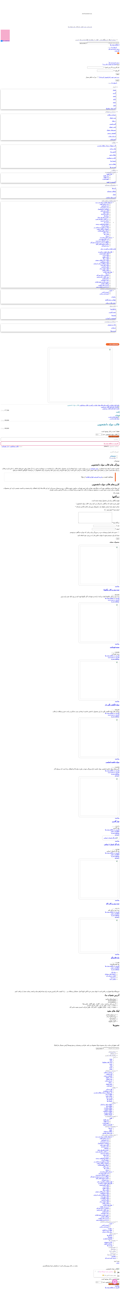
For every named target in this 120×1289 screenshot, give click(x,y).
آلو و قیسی (112, 124)
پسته (114, 102)
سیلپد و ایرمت (104, 221)
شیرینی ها (113, 167)
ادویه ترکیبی (105, 292)
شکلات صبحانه (111, 191)
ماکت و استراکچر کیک (102, 244)
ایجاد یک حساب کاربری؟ (110, 64)
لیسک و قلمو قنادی (103, 231)
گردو (114, 93)
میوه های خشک (111, 130)
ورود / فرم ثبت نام (110, 1258)
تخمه (114, 96)
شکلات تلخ (109, 1106)
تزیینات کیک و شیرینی (106, 237)
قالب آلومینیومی (104, 253)
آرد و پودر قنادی (104, 1206)
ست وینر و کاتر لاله (112, 904)
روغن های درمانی (111, 303)
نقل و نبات (113, 149)
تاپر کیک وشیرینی (104, 239)
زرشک (114, 121)
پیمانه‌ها (106, 1148)
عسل (114, 194)
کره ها (114, 188)
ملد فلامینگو (115, 958)
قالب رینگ (106, 258)
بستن (117, 1262)
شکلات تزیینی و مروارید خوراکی (99, 242)
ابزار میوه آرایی (104, 207)
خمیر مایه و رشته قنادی (102, 282)
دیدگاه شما (115, 522)
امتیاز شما (115, 510)
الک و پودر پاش (104, 1145)
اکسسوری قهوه (111, 182)
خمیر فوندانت (105, 280)
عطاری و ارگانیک (107, 1230)
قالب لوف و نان (104, 268)
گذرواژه (116, 70)
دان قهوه (106, 177)
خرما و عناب (112, 136)
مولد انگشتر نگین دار (112, 705)
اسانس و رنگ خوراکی (102, 275)
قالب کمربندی (104, 265)
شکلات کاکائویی (107, 1111)
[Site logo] (115, 36)
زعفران (113, 297)
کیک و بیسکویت (111, 158)
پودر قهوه (106, 175)
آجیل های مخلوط (111, 108)
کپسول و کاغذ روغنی (103, 229)
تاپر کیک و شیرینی (103, 1173)
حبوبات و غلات (111, 115)
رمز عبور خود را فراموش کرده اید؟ (109, 77)
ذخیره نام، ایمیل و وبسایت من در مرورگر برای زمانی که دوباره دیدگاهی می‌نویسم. (93, 532)
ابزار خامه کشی (104, 204)
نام (118, 526)
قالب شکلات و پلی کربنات (101, 263)
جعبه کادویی (112, 312)
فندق (114, 90)
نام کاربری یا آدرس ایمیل (111, 67)
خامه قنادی (105, 278)
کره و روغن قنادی (103, 285)
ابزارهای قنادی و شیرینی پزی (103, 202)
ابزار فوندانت (105, 206)
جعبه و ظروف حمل (103, 217)
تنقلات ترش (112, 164)
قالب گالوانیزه (104, 1198)
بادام (114, 99)
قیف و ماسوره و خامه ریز (101, 227)
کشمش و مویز (111, 133)
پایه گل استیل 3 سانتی (111, 844)
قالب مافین (105, 270)
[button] (113, 600)
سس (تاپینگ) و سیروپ (102, 241)
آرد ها (107, 273)
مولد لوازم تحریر (114, 418)
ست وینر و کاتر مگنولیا (111, 590)
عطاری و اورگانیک (110, 300)
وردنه (107, 236)
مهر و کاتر (106, 232)
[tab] (112, 456)
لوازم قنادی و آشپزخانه (109, 405)
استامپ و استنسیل (103, 209)
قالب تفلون (105, 257)
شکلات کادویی (108, 1109)
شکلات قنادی (105, 283)
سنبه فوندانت (114, 647)
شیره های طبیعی (111, 197)
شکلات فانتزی (108, 1108)
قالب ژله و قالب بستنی (102, 260)
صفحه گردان (105, 226)
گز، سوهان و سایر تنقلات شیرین (106, 145)
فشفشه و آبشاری (111, 318)
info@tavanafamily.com (87, 13)
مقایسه (113, 1256)
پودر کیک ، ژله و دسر (103, 277)
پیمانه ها (106, 216)
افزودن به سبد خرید (114, 436)
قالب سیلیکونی (104, 262)
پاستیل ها (113, 161)
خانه (117, 405)
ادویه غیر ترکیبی (104, 293)
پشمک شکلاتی (108, 1114)
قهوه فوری (105, 179)
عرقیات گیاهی (108, 1244)
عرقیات (113, 328)
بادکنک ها (113, 309)
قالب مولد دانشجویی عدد (110, 434)
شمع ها (114, 315)
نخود (114, 105)
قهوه (111, 1118)
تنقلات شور (112, 155)
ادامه (117, 80)
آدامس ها (113, 152)
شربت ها (113, 331)
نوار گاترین (115, 821)
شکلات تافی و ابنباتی (106, 1104)
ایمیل (117, 529)
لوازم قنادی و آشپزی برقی (108, 249)
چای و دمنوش (112, 325)
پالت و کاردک (105, 214)
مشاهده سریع (115, 601)
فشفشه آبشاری (107, 1238)
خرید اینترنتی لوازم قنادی (94, 477)
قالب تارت (106, 255)
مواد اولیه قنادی (107, 272)
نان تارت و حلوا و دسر (102, 287)
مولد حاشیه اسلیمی (112, 762)
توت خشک (113, 118)
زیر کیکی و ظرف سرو (102, 219)
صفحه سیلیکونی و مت (102, 224)
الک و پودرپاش (104, 211)
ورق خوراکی (105, 246)
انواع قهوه (109, 174)
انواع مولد (106, 212)
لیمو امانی (113, 139)
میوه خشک (109, 1084)
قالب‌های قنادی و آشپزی (105, 252)
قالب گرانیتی (105, 267)
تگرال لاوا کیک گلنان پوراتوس (110, 408)
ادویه (110, 290)
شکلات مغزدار (108, 1113)
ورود (117, 74)
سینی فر (106, 222)
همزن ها (106, 234)
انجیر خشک (112, 127)
